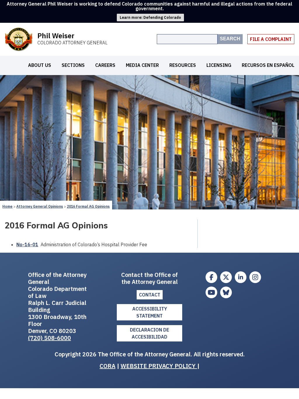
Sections (73, 65)
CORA (107, 366)
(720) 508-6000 (49, 338)
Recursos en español (268, 65)
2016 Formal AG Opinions (88, 206)
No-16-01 (27, 244)
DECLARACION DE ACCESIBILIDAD (149, 333)
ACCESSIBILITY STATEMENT (149, 312)
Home (7, 206)
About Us (39, 65)
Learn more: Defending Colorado (150, 17)
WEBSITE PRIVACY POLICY (159, 366)
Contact (149, 295)
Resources (182, 65)
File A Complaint (271, 39)
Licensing (218, 65)
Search (230, 38)
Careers (105, 65)
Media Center (142, 65)
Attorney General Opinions (39, 206)
